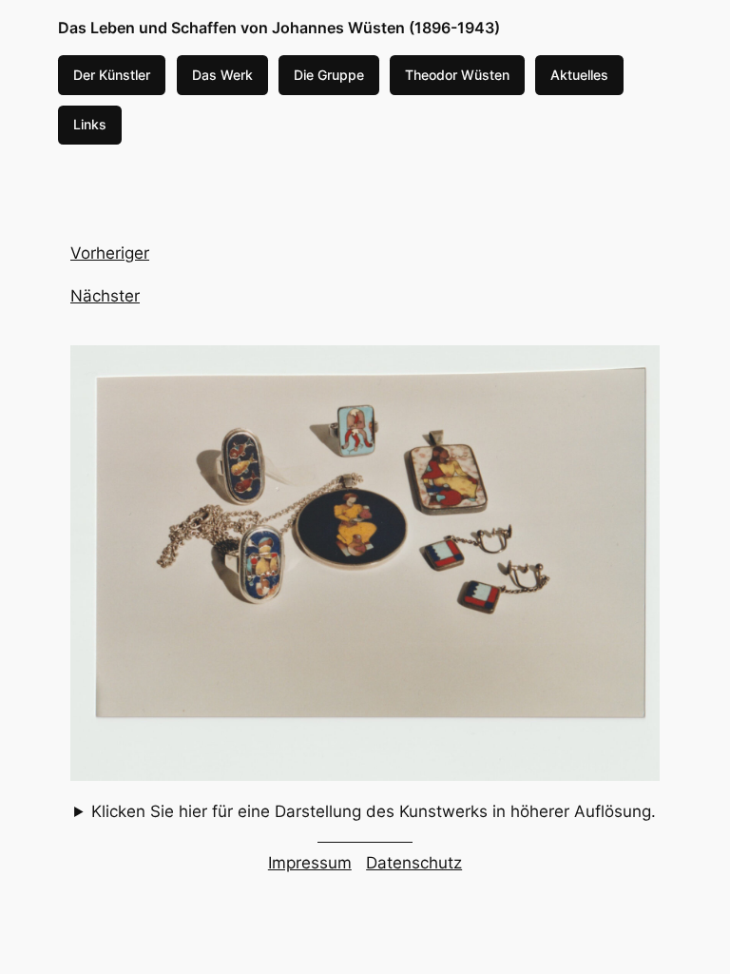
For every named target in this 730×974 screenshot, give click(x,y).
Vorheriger (109, 253)
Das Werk (222, 75)
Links (89, 124)
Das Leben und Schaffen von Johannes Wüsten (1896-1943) (279, 27)
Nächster (105, 295)
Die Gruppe (329, 75)
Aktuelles (579, 75)
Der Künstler (111, 75)
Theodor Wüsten (457, 75)
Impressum (310, 862)
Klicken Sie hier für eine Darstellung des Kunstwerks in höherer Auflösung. (373, 811)
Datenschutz (414, 862)
